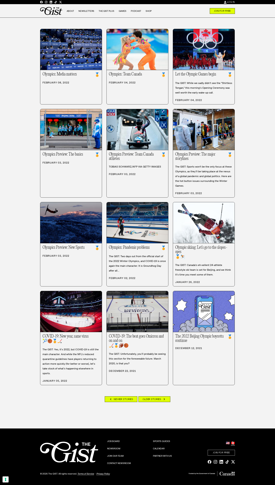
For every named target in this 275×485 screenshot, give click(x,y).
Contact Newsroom (119, 463)
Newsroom (113, 448)
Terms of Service (85, 473)
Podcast (136, 11)
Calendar (159, 448)
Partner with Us (162, 455)
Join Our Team (115, 455)
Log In (231, 2)
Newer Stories (121, 399)
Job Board (113, 441)
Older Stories (154, 399)
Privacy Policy (103, 473)
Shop (149, 11)
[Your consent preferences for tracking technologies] (6, 479)
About (70, 11)
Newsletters (86, 11)
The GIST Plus (106, 11)
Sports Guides (161, 441)
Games (123, 11)
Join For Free (222, 11)
